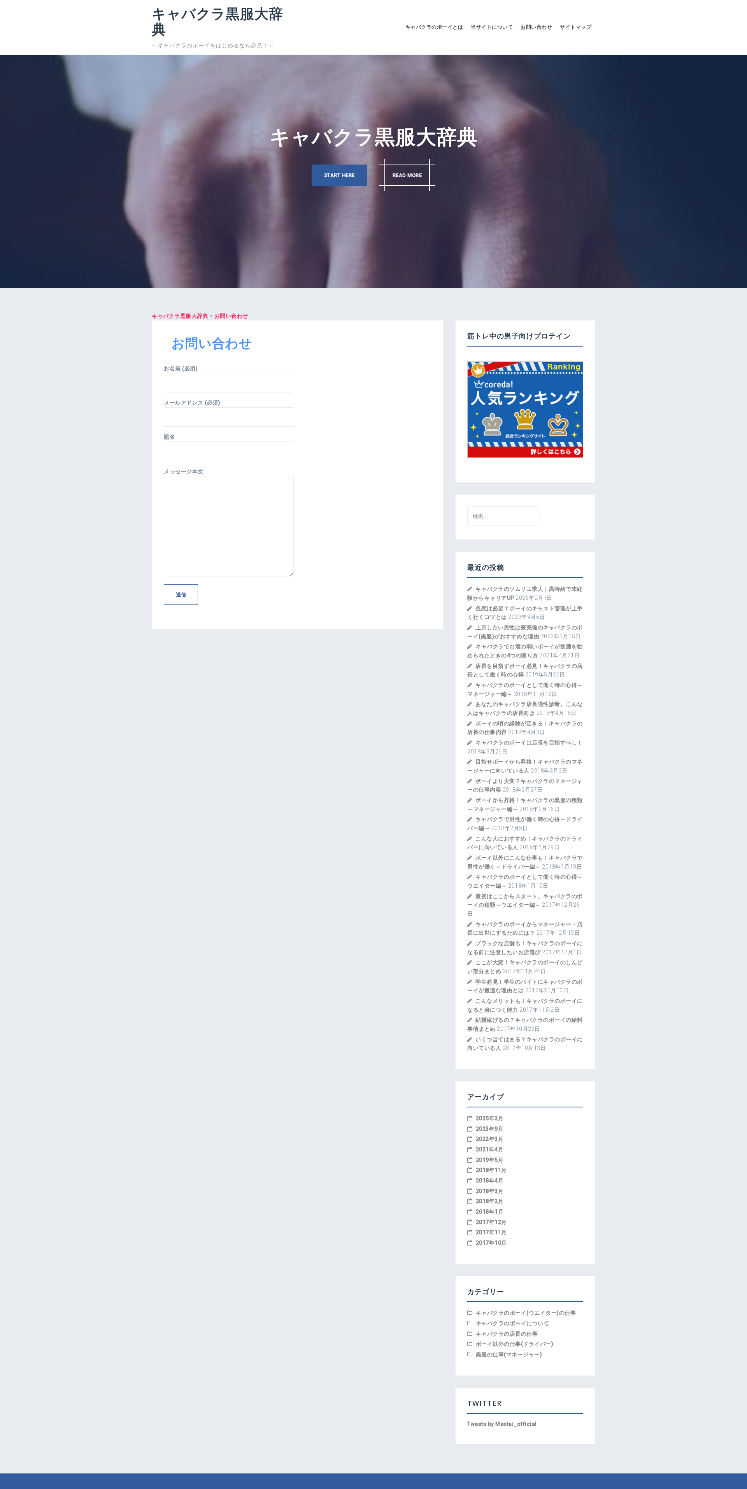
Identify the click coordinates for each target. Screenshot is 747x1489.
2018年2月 (490, 1201)
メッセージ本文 (183, 471)
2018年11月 (491, 1170)
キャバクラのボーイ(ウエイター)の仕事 (526, 1313)
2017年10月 (491, 1243)
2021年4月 (490, 1149)
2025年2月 (490, 1118)
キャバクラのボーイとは (434, 27)
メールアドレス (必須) (192, 402)
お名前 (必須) (181, 368)
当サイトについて (492, 27)
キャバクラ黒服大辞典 (217, 21)
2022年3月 (490, 1139)
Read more (407, 175)
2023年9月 (490, 1129)
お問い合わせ (536, 27)
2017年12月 (491, 1222)
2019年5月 (490, 1160)
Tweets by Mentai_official (502, 1424)
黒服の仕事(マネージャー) (509, 1354)
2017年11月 (491, 1232)
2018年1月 (490, 1212)
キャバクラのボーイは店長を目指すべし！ (529, 742)
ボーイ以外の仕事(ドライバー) (515, 1344)
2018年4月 (490, 1180)
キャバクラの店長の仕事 (507, 1334)
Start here (339, 175)
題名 (169, 437)
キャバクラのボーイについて (512, 1323)
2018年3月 (490, 1191)
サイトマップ (575, 27)
